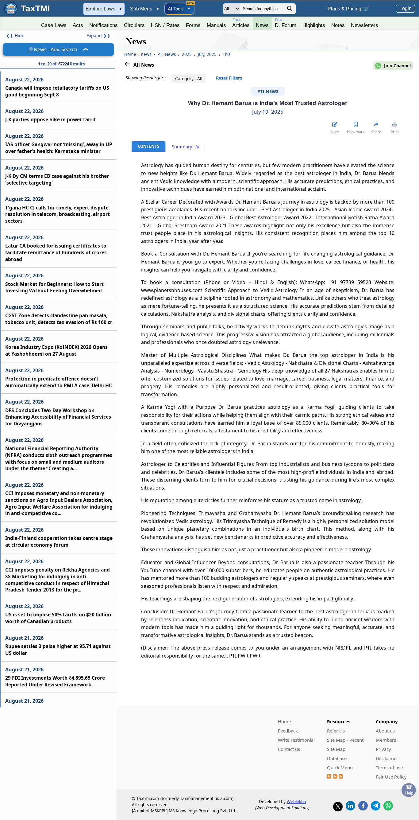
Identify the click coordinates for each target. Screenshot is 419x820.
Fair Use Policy (391, 777)
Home (130, 54)
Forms (193, 25)
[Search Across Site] (289, 10)
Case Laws (54, 25)
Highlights (313, 25)
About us (385, 731)
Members (386, 740)
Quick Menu (340, 767)
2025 (187, 54)
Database (337, 758)
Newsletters (364, 25)
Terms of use (389, 767)
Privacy (383, 749)
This (225, 54)
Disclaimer (387, 758)
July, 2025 (207, 54)
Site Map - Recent (345, 740)
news (146, 54)
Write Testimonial (296, 740)
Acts (78, 25)
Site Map (336, 749)
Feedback (288, 731)
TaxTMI (35, 8)
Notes (338, 25)
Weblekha (296, 801)
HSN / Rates (165, 25)
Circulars (134, 25)
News (262, 25)
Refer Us (336, 731)
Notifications (103, 25)
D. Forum (285, 23)
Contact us (289, 749)
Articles (241, 23)
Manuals (216, 25)
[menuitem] (54, 23)
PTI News (166, 54)
